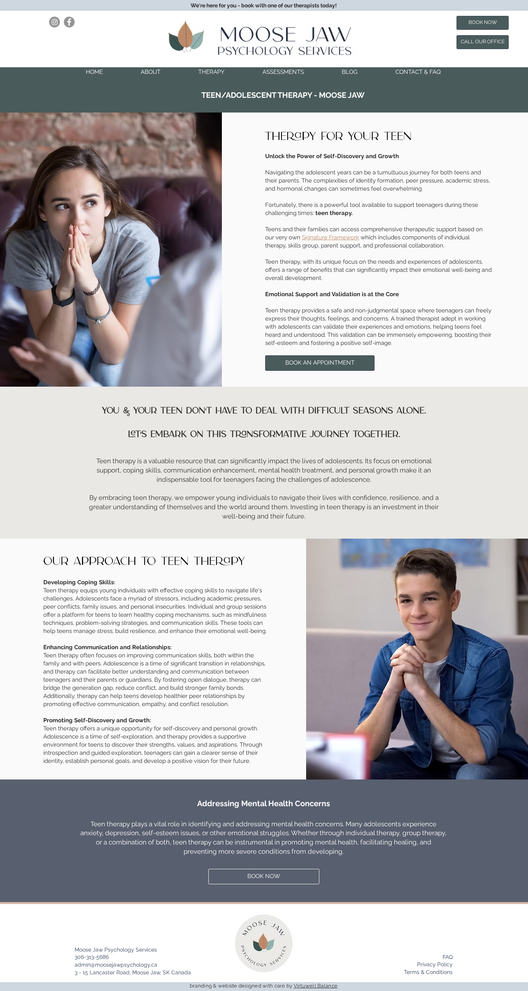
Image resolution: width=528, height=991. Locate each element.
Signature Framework (330, 237)
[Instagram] (54, 22)
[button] (150, 72)
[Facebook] (69, 22)
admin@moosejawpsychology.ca (116, 965)
